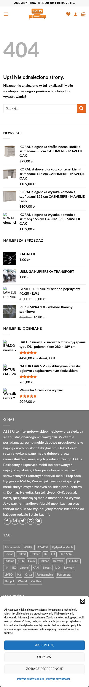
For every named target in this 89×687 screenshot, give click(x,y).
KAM (36, 568)
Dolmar (35, 554)
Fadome (9, 561)
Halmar (44, 561)
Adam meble (12, 547)
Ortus (28, 574)
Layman (69, 568)
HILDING (73, 561)
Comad (9, 554)
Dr (45, 554)
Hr (6, 568)
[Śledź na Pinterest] (38, 521)
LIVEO (9, 574)
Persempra (64, 574)
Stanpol (9, 581)
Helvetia (58, 561)
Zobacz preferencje (44, 669)
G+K (21, 561)
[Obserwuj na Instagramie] (15, 521)
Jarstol (24, 568)
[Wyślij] (81, 108)
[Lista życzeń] (68, 14)
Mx (19, 574)
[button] (82, 601)
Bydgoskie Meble (62, 547)
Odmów (44, 657)
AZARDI (42, 547)
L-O (57, 568)
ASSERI (28, 547)
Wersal (22, 581)
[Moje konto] (75, 14)
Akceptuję (44, 645)
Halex (31, 561)
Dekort (21, 554)
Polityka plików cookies (30, 679)
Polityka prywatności (58, 679)
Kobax (47, 568)
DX (53, 554)
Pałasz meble (45, 574)
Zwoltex (36, 581)
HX (14, 568)
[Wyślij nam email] (30, 521)
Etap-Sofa (65, 554)
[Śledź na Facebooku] (7, 521)
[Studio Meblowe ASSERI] (37, 14)
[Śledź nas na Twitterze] (22, 521)
